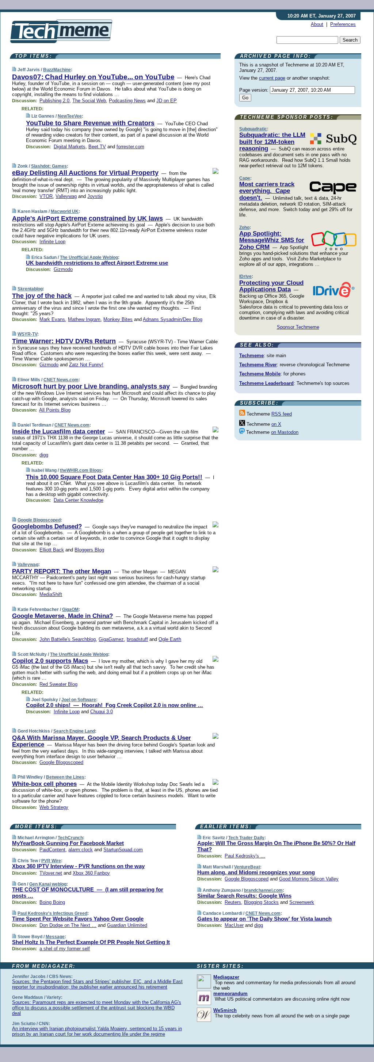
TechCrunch (70, 838)
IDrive (245, 276)
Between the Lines (65, 777)
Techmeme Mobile (259, 374)
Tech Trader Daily (246, 838)
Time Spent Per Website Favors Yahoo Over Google (78, 919)
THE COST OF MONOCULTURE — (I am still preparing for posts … (87, 892)
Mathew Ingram (84, 319)
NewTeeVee (70, 116)
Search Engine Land (74, 731)
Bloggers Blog (89, 550)
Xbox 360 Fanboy (91, 873)
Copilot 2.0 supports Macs (50, 660)
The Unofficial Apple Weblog (89, 257)
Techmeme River (258, 364)
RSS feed (281, 414)
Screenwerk (301, 902)
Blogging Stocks (261, 902)
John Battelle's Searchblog (67, 639)
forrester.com (130, 146)
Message (55, 937)
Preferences (343, 24)
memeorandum (230, 993)
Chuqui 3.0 (101, 711)
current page (272, 78)
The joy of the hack (42, 295)
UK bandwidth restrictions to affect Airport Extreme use (97, 263)
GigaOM (70, 609)
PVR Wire (51, 861)
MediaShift (50, 594)
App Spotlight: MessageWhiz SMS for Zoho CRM (271, 240)
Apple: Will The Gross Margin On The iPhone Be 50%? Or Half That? (276, 846)
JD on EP (166, 100)
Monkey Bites (118, 319)
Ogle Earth (170, 639)
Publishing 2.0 (54, 100)
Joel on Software (78, 700)
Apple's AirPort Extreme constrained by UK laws (87, 218)
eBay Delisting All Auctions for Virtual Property (85, 172)
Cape (244, 178)
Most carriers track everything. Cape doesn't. (266, 191)
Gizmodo (63, 269)
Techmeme (251, 355)
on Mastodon (284, 432)
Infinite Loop (52, 241)
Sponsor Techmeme (298, 327)
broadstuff (137, 639)
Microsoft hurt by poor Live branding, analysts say (91, 386)
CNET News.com (61, 380)
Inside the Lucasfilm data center (58, 431)
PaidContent (52, 849)
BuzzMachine (57, 70)
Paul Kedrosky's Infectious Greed (52, 913)
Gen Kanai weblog (47, 884)
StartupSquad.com (123, 849)
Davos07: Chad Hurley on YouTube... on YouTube (93, 77)
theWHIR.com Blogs (81, 470)
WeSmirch (225, 1010)
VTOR (46, 196)
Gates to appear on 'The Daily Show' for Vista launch (264, 919)
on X (276, 424)
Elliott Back (51, 550)
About (317, 24)
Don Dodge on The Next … (67, 925)
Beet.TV (97, 146)
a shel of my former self (64, 948)
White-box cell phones (44, 783)
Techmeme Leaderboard (266, 383)
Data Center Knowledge (78, 500)
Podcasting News (127, 100)
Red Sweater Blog (58, 684)
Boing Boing (52, 902)
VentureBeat (247, 867)
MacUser (234, 925)
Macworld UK (65, 211)
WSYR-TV (27, 334)
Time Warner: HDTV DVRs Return (64, 341)
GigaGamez (111, 639)
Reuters (233, 902)
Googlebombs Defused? (47, 526)
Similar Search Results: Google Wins (244, 896)
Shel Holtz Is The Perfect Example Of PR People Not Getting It (91, 942)
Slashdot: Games (49, 166)
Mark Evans (52, 319)
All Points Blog (54, 410)
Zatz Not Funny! (86, 364)
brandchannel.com (263, 890)
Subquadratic (253, 129)
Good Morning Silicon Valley (309, 879)
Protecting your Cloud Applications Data (271, 286)
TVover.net (50, 873)
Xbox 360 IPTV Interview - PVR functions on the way (78, 866)
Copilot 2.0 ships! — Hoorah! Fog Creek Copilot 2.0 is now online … (114, 705)
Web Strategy (53, 807)
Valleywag (66, 196)
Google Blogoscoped (39, 520)
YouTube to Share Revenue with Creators (90, 123)
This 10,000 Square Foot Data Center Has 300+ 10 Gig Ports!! (114, 477)
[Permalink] (14, 69)
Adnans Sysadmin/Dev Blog (172, 319)
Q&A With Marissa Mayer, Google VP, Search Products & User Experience (101, 741)
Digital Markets (69, 146)
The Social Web (89, 100)
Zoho (244, 227)
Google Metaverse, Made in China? (62, 615)
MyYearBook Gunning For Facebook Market (68, 843)
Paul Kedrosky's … (245, 856)
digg (43, 455)
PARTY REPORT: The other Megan (61, 571)
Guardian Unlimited (127, 925)
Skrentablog (30, 289)
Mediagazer (226, 977)
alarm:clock (80, 849)
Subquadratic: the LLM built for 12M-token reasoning (272, 141)
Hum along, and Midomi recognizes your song (256, 872)
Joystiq (95, 196)
